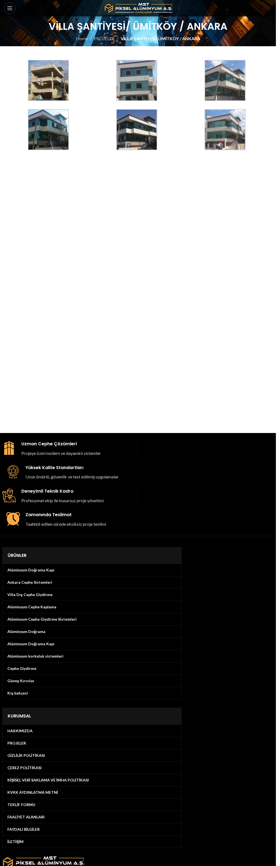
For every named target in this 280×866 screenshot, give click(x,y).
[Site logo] (138, 7)
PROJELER (104, 38)
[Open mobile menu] (9, 8)
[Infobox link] (68, 449)
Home (82, 38)
